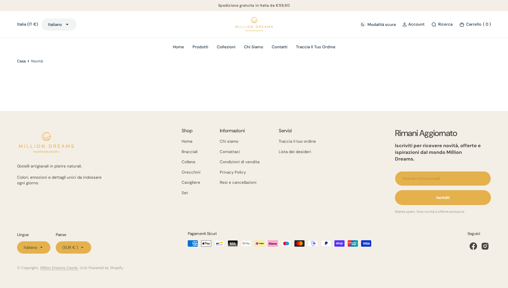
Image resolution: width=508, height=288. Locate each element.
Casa (21, 61)
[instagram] (485, 246)
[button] (413, 24)
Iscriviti (443, 197)
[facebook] (473, 246)
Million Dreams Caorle (59, 267)
